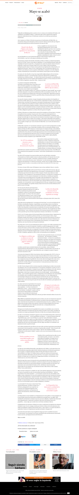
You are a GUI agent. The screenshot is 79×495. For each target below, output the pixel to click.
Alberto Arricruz (39, 15)
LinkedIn (55, 444)
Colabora (65, 2)
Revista (11, 2)
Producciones (17, 2)
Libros (22, 2)
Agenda (56, 2)
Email (45, 444)
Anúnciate (42, 486)
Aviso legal (36, 486)
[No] (77, 493)
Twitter (34, 444)
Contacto (48, 486)
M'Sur (60, 2)
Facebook (24, 444)
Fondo (6, 2)
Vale (68, 493)
